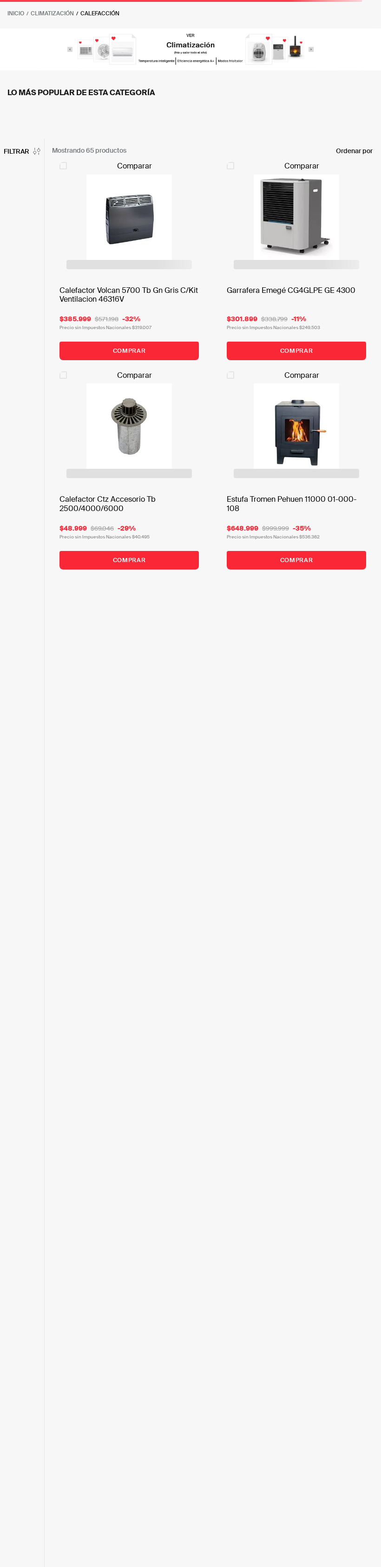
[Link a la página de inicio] (15, 13)
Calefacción (99, 13)
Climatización (52, 13)
